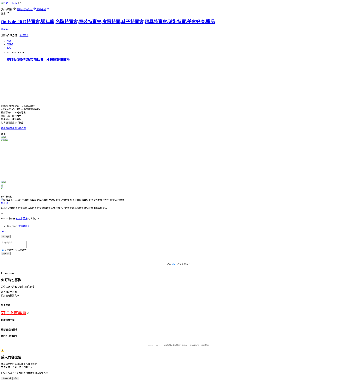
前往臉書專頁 (13, 312)
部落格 (10, 44)
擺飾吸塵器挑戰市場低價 (13, 128)
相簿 (9, 41)
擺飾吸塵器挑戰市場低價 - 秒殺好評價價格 (38, 59)
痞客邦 (19, 218)
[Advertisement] (24, 83)
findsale (4, 203)
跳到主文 (5, 29)
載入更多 (5, 237)
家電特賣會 (24, 226)
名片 (9, 48)
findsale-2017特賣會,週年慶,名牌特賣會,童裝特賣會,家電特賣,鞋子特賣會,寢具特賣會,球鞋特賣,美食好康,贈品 (108, 21)
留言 (25, 218)
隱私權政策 (194, 345)
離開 (16, 378)
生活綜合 (24, 35)
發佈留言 (5, 254)
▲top (3, 231)
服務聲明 (205, 345)
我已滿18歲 (6, 378)
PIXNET (158, 345)
